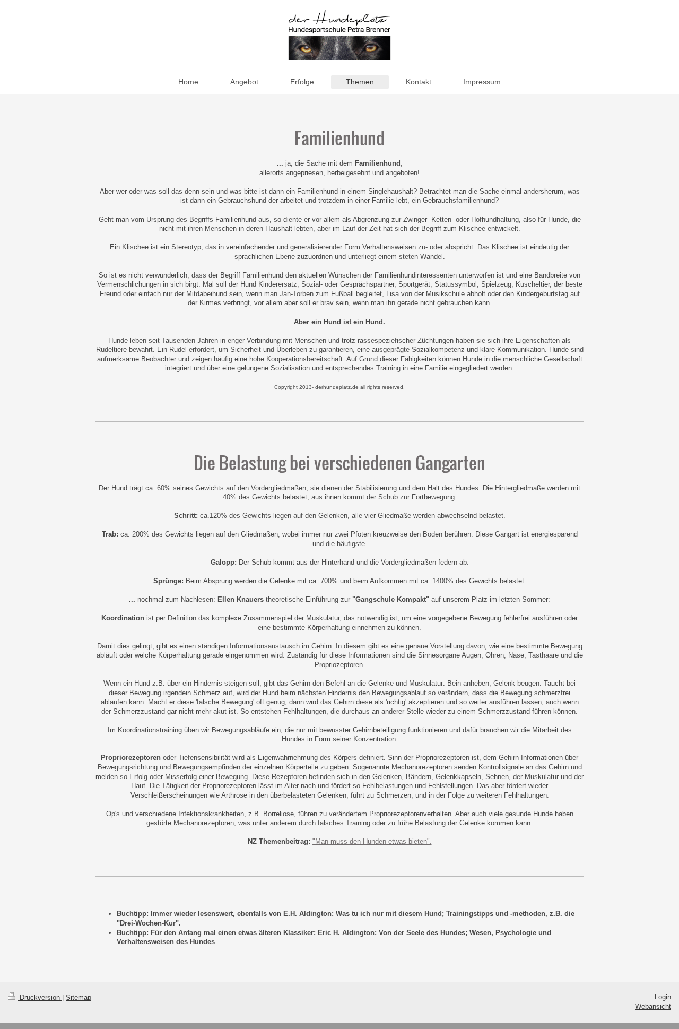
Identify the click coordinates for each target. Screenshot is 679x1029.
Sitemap (78, 997)
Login (663, 997)
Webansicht (653, 1006)
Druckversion (40, 997)
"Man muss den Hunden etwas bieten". (372, 841)
